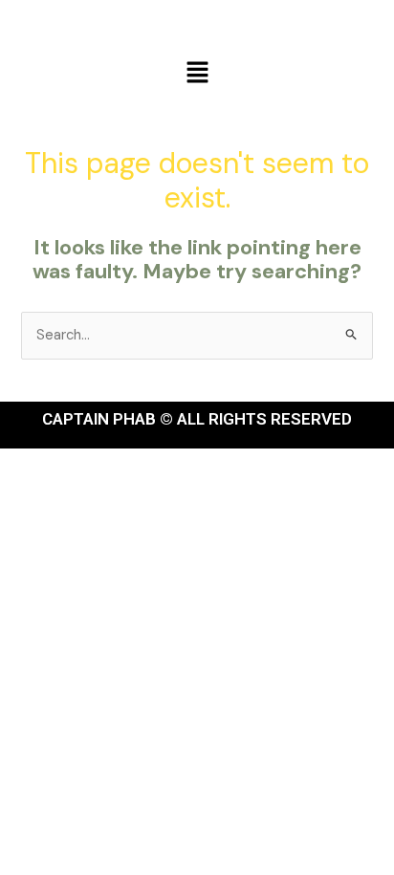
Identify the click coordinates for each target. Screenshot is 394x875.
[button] (197, 74)
